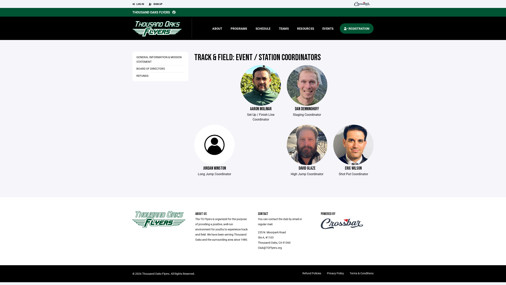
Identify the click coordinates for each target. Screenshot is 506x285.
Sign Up (157, 4)
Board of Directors (150, 68)
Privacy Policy (335, 273)
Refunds (142, 76)
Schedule (263, 28)
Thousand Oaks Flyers (151, 12)
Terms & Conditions (362, 273)
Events (328, 28)
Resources (305, 28)
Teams (284, 28)
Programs (239, 28)
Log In (140, 4)
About (217, 28)
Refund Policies (311, 273)
